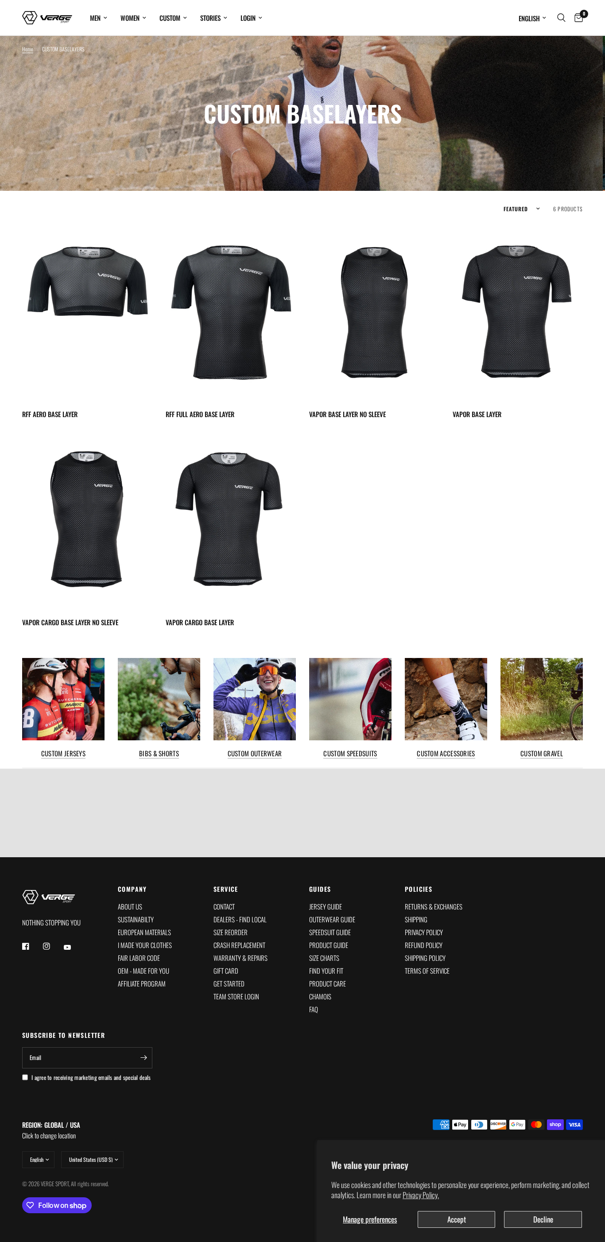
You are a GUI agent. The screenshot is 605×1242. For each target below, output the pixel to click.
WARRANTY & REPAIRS (240, 958)
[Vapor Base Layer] (518, 312)
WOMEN (130, 18)
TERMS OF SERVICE (427, 970)
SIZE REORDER (230, 932)
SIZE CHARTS (324, 958)
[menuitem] (98, 17)
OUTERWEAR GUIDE (332, 919)
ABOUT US (130, 906)
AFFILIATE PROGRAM (142, 983)
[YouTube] (73, 947)
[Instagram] (52, 946)
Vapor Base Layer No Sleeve (347, 414)
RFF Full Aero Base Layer (200, 414)
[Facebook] (32, 946)
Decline (543, 1219)
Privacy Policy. (421, 1194)
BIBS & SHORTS (159, 753)
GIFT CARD (225, 970)
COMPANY (132, 889)
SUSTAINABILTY (136, 919)
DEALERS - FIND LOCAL (240, 919)
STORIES (210, 18)
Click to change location (51, 1130)
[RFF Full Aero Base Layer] (231, 312)
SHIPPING (416, 919)
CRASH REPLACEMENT (239, 945)
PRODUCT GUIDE (328, 945)
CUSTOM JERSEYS (63, 753)
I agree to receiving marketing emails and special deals (91, 1077)
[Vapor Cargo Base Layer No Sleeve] (87, 520)
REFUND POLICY (423, 945)
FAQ (313, 1009)
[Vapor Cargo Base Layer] (231, 520)
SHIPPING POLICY (425, 958)
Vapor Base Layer (477, 414)
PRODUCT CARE (327, 983)
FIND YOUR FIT (326, 970)
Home (27, 49)
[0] (576, 17)
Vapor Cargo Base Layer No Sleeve (70, 622)
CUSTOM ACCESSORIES (446, 753)
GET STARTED (228, 983)
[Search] (561, 17)
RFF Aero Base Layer (50, 414)
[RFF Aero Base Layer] (87, 312)
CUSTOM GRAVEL (541, 753)
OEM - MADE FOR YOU (143, 970)
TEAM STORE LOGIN (236, 996)
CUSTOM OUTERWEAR (255, 753)
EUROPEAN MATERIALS (144, 932)
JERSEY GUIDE (325, 906)
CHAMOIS (320, 996)
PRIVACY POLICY (424, 932)
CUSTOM (169, 18)
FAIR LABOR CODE (139, 958)
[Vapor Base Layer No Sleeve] (374, 312)
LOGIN (248, 18)
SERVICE (225, 889)
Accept (456, 1219)
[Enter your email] (143, 1057)
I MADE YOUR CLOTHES (145, 945)
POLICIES (418, 889)
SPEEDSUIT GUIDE (330, 932)
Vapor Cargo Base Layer (200, 622)
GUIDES (320, 889)
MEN (95, 18)
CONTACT (224, 906)
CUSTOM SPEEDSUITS (350, 753)
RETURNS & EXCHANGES (433, 906)
